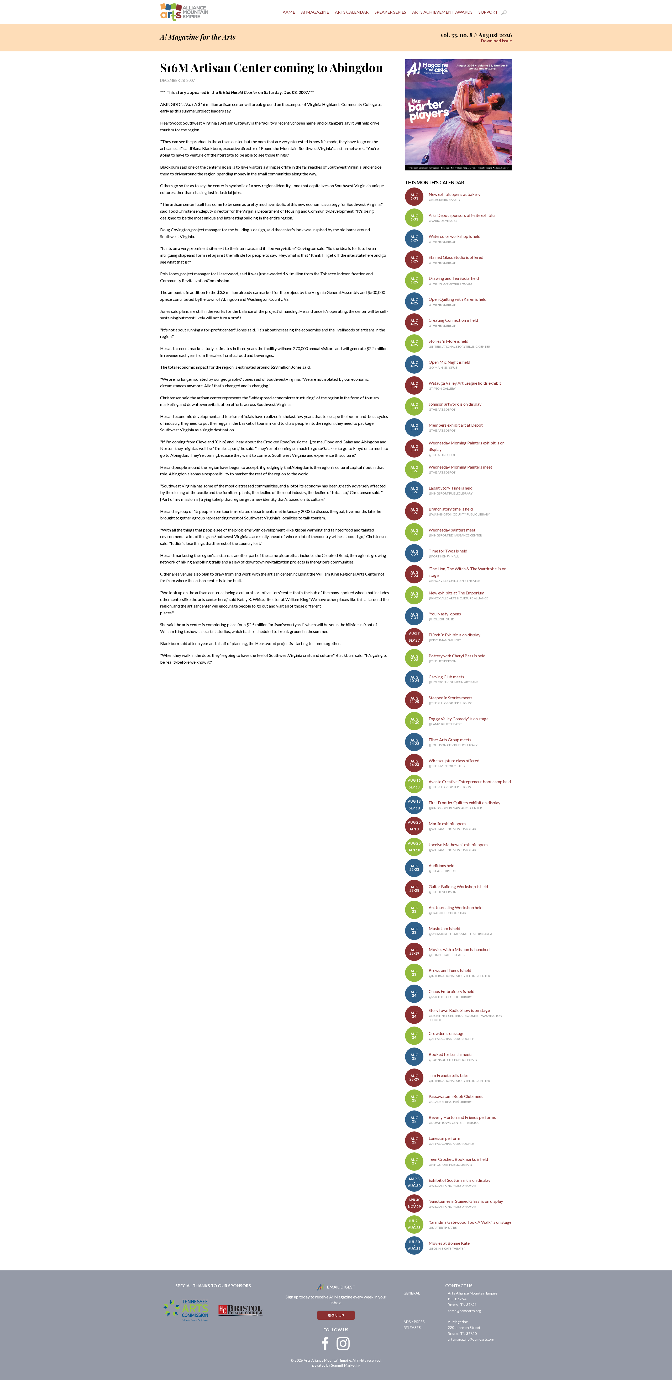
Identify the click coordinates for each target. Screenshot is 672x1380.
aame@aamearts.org (464, 1310)
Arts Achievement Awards (442, 11)
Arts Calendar (352, 11)
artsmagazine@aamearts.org (471, 1339)
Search (506, 13)
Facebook (325, 1343)
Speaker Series (390, 11)
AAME (289, 11)
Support (488, 11)
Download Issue (496, 40)
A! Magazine (315, 11)
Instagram (343, 1343)
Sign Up (336, 1315)
